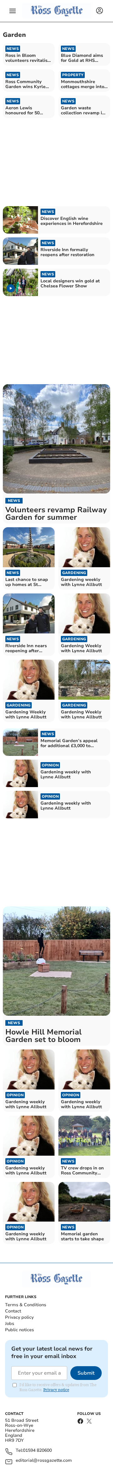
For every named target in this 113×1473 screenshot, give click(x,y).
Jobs (9, 1324)
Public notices (19, 1330)
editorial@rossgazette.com (44, 1460)
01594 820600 (37, 1450)
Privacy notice (56, 1389)
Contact (13, 1311)
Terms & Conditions (25, 1305)
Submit (86, 1373)
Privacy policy (19, 1317)
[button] (12, 10)
